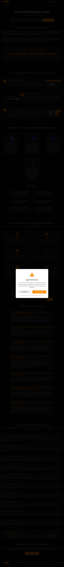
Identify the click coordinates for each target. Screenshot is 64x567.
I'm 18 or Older (39, 291)
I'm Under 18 (24, 291)
